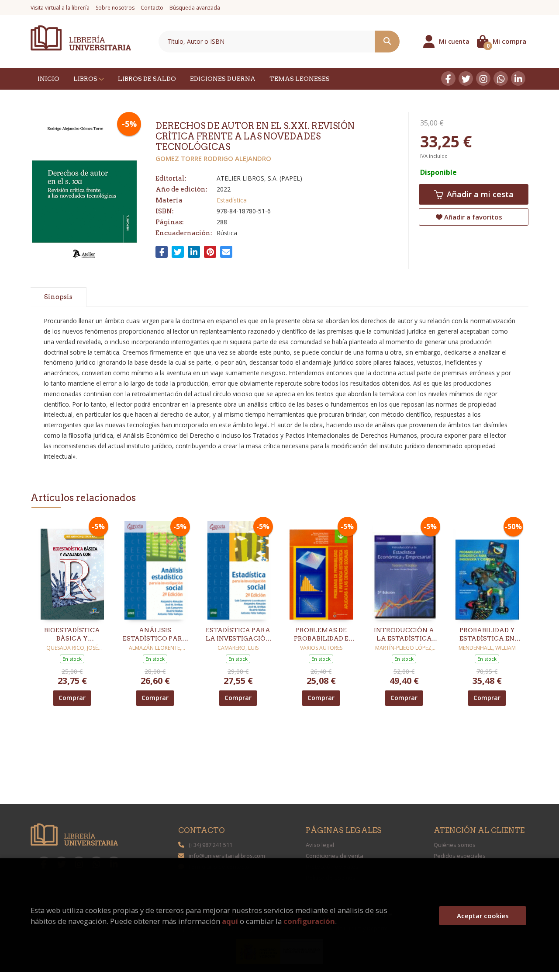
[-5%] (72, 569)
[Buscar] (387, 41)
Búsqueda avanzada (194, 7)
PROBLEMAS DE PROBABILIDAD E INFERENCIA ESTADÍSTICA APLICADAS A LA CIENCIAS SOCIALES (321, 635)
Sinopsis (58, 297)
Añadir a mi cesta (479, 194)
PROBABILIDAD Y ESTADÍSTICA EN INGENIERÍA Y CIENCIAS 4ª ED (487, 635)
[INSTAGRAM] (483, 78)
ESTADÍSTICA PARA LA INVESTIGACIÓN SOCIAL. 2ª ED (238, 635)
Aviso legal (320, 845)
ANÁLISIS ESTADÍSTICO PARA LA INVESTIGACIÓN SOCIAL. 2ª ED (155, 635)
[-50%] (487, 569)
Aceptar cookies (483, 915)
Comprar (72, 697)
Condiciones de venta (334, 856)
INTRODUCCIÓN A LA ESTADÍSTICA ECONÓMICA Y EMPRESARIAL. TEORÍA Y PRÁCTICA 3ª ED (404, 635)
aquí (230, 921)
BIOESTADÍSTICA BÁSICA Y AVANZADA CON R (72, 635)
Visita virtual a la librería (60, 7)
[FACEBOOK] (448, 78)
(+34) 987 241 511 (210, 845)
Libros (86, 78)
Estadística (232, 200)
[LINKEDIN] (518, 78)
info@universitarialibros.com (227, 856)
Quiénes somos (455, 845)
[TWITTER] (466, 78)
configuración (309, 921)
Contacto (152, 7)
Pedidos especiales (460, 856)
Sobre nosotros (115, 7)
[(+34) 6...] (500, 78)
